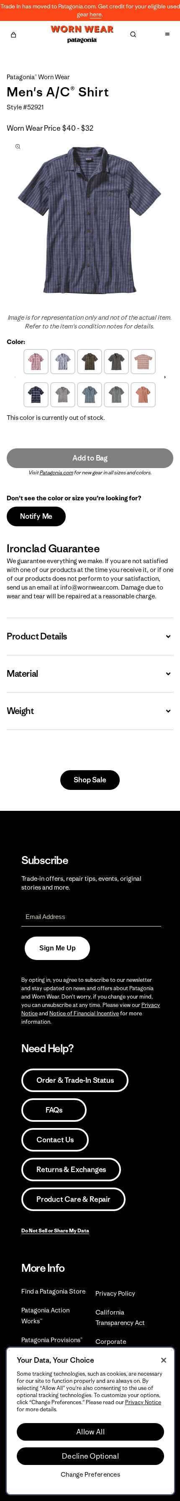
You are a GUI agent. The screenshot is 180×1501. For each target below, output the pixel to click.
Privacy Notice (143, 1402)
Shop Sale (90, 779)
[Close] (163, 1360)
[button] (13, 33)
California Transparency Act (120, 1317)
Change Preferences (90, 1475)
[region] (90, 1421)
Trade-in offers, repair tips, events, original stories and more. (81, 883)
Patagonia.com (56, 472)
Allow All (90, 1431)
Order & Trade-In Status (74, 1080)
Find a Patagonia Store (53, 1291)
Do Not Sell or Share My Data (55, 1230)
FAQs (54, 1110)
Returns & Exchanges (71, 1169)
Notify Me (36, 516)
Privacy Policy (115, 1293)
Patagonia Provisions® (51, 1340)
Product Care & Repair (73, 1199)
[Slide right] (165, 377)
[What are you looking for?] (133, 34)
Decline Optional (90, 1456)
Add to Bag (90, 458)
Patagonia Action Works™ (45, 1315)
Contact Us (55, 1139)
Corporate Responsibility (115, 1347)
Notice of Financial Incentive (84, 1013)
